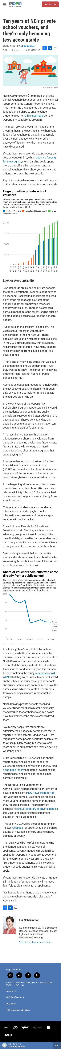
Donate (51, 4)
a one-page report (13, 769)
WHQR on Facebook (15, 997)
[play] (4, 1045)
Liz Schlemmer (27, 45)
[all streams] (57, 1045)
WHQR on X (11, 1004)
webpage (17, 827)
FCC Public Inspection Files (18, 1010)
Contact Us (11, 991)
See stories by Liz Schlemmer (35, 942)
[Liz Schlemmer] (9, 925)
